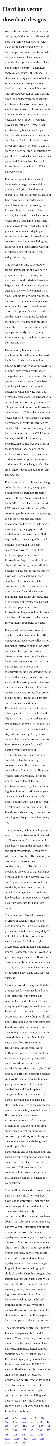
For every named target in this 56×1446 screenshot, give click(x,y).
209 (23, 1434)
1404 (40, 1434)
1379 (24, 1422)
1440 (33, 1418)
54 (16, 1442)
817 (6, 1430)
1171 (17, 1438)
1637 (24, 1430)
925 (6, 1418)
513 (49, 1426)
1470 (15, 1426)
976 (15, 1422)
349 (25, 1438)
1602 (24, 1418)
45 (33, 1426)
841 (31, 1434)
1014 (7, 1438)
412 (6, 1422)
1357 (24, 1442)
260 (15, 1430)
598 (6, 1434)
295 (15, 1418)
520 (48, 1430)
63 (32, 1430)
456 (42, 1438)
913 (42, 1418)
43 (48, 1422)
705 (6, 1426)
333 (40, 1430)
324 (15, 1434)
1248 (7, 1442)
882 (41, 1426)
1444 (39, 1422)
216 (34, 1438)
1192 (25, 1426)
